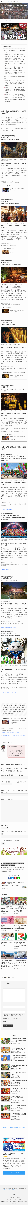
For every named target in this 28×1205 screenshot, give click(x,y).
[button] (26, 1)
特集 (10, 12)
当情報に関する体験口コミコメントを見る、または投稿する (14, 735)
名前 (3, 1004)
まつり (6, 869)
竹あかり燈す (17, 311)
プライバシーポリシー (12, 1197)
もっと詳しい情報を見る (14, 1173)
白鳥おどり (17, 251)
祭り (20, 869)
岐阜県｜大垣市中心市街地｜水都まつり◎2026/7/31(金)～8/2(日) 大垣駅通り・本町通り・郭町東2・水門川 (15, 72)
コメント (4, 987)
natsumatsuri (4, 871)
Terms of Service (17, 1189)
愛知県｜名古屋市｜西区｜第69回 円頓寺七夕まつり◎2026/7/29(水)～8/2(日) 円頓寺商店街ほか (15, 99)
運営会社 (20, 1199)
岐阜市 (4, 867)
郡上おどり (17, 190)
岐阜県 (11, 867)
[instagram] (14, 1194)
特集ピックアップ (10, 14)
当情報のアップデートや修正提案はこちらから (11, 732)
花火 (18, 867)
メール (4, 1009)
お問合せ (18, 1197)
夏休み (10, 869)
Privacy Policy (7, 1189)
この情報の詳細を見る (6, 509)
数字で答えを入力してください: (14, 1018)
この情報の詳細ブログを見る (8, 627)
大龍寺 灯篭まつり (17, 376)
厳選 (8, 867)
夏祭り (3, 869)
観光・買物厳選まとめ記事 (17, 12)
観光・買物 (4, 14)
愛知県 (15, 867)
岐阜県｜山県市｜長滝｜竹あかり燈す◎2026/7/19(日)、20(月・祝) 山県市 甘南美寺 (15, 63)
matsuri (9, 871)
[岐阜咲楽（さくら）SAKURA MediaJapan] (14, 1)
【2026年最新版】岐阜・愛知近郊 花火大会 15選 (17, 722)
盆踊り (16, 869)
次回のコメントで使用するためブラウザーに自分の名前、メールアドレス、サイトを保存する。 (14, 1015)
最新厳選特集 (5, 12)
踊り (23, 869)
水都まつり (17, 438)
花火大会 (22, 867)
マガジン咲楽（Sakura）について (12, 1199)
